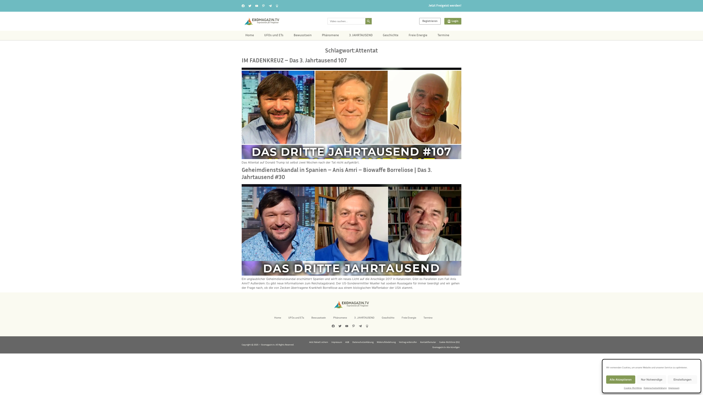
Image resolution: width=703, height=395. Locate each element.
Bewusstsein (303, 35)
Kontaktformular (428, 342)
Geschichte (390, 35)
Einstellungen (682, 379)
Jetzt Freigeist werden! (445, 5)
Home (249, 35)
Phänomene (330, 35)
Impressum (673, 388)
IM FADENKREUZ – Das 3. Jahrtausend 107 (294, 61)
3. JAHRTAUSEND (361, 35)
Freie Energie (418, 35)
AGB (347, 342)
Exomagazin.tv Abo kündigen (446, 347)
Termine (443, 35)
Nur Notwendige (651, 379)
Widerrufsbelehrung (386, 342)
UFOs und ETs (273, 35)
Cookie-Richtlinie (633, 388)
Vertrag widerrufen (408, 342)
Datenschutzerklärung (655, 388)
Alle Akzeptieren (621, 379)
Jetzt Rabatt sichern (318, 342)
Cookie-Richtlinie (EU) (449, 342)
